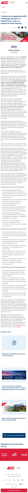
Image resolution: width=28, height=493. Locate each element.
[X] (22, 27)
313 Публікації (14, 52)
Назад (3, 7)
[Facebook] (19, 27)
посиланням (18, 326)
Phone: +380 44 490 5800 (14, 476)
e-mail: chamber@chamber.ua (14, 474)
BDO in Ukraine (14, 50)
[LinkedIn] (25, 27)
